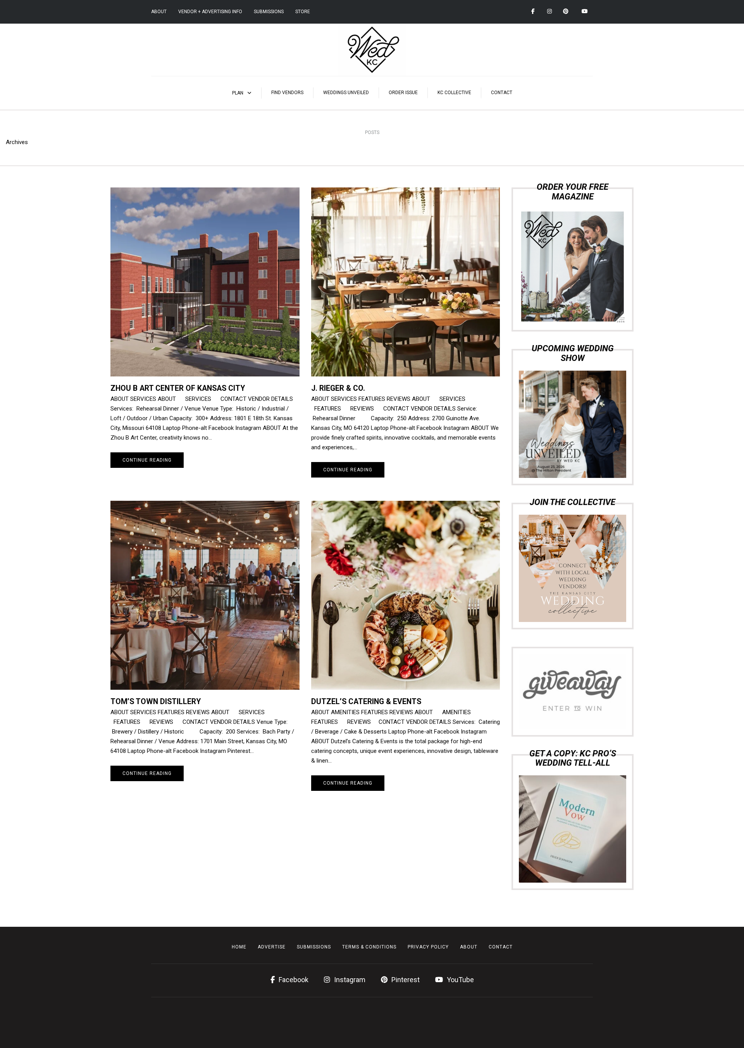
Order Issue (403, 92)
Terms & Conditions (369, 947)
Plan (237, 93)
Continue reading (147, 460)
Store (302, 11)
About (159, 11)
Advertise (272, 947)
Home (239, 947)
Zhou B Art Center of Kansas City (177, 388)
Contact (501, 92)
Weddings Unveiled (346, 92)
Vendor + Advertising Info (210, 11)
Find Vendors (287, 92)
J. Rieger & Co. (338, 388)
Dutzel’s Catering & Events (366, 701)
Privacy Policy (428, 947)
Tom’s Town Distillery (155, 701)
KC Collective (454, 92)
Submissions (269, 11)
